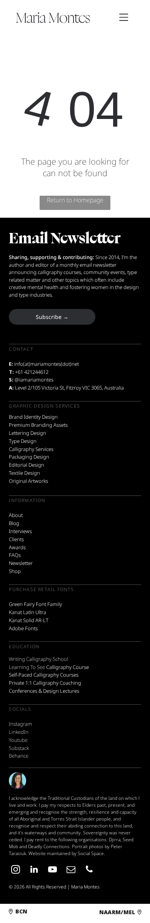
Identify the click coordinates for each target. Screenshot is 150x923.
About (16, 515)
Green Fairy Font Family (35, 604)
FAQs (15, 554)
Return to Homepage (75, 200)
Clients (16, 539)
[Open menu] (123, 17)
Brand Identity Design (33, 416)
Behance (18, 755)
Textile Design (24, 472)
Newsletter (21, 563)
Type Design (23, 441)
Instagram (20, 723)
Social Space (91, 853)
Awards (17, 547)
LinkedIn (18, 731)
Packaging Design (29, 456)
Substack (19, 748)
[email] (70, 870)
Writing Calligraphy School (38, 659)
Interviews (20, 531)
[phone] (89, 870)
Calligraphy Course (67, 667)
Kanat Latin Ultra (27, 612)
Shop (15, 571)
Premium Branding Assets (38, 424)
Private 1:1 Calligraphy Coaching (45, 682)
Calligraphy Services (31, 449)
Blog (14, 523)
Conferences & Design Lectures (44, 690)
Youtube (18, 739)
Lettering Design (27, 432)
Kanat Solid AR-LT (28, 620)
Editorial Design (26, 464)
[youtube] (52, 870)
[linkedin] (33, 870)
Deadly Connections (49, 846)
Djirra (114, 839)
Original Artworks (28, 480)
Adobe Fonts (23, 628)
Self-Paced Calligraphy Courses (43, 674)
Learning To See (27, 667)
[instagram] (15, 870)
